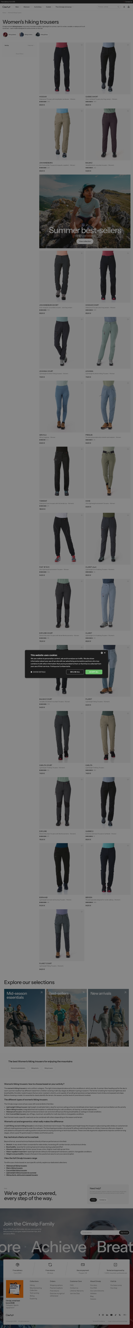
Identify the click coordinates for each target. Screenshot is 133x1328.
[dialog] (66, 664)
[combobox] (102, 653)
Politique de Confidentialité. (60, 666)
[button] (38, 672)
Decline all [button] (75, 672)
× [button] (104, 652)
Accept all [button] (93, 672)
